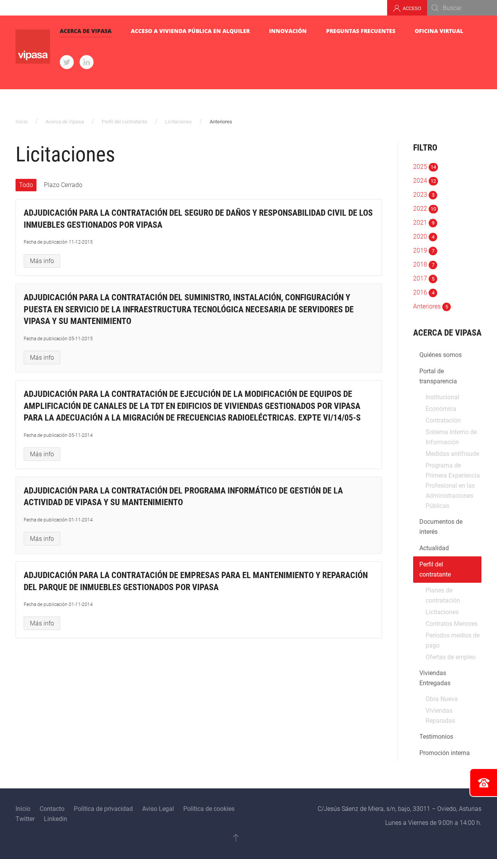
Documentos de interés (440, 526)
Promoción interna (444, 753)
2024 (424, 180)
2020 (423, 236)
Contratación (443, 420)
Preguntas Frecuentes (360, 31)
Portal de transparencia (438, 376)
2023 (423, 194)
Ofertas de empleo (451, 657)
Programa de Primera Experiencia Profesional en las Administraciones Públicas (453, 485)
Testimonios (436, 736)
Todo (26, 185)
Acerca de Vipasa (85, 31)
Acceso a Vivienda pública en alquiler (190, 31)
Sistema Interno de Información (451, 437)
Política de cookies (209, 808)
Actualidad (434, 548)
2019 (423, 250)
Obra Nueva (442, 699)
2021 (423, 222)
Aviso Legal (158, 808)
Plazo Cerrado (63, 185)
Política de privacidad (103, 808)
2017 (423, 278)
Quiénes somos (440, 354)
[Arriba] (236, 837)
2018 (423, 264)
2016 (423, 292)
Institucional (442, 397)
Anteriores (430, 306)
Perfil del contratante (124, 122)
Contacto (52, 808)
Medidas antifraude (452, 453)
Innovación (288, 31)
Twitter (25, 819)
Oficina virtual (439, 31)
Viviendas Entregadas (434, 678)
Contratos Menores (452, 623)
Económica (441, 408)
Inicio (22, 122)
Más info (42, 261)
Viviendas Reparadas (440, 715)
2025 (424, 166)
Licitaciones (178, 122)
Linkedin (55, 819)
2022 (424, 208)
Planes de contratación (443, 595)
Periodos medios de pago (453, 640)
